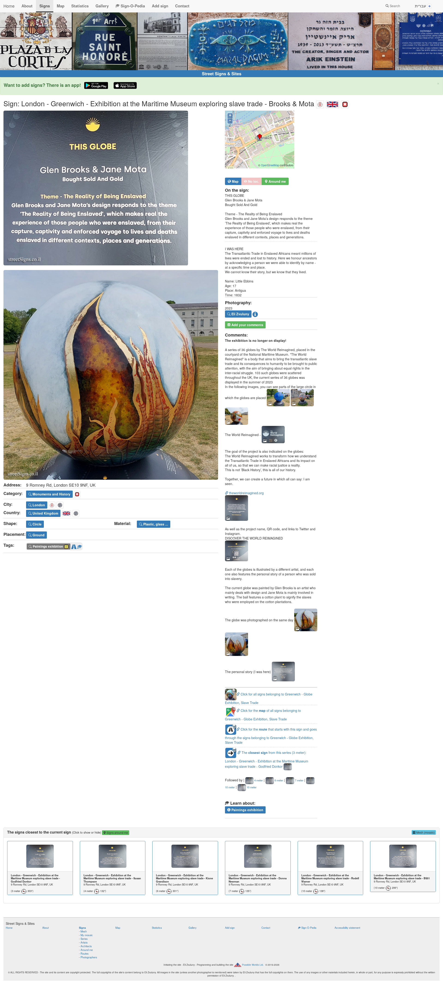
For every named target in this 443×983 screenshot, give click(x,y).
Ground (38, 535)
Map (60, 6)
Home (9, 6)
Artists (84, 942)
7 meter (298, 780)
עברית (421, 6)
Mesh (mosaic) (425, 832)
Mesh (84, 931)
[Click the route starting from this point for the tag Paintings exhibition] (74, 546)
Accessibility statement (347, 927)
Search (394, 5)
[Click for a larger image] (110, 188)
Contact (182, 6)
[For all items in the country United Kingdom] (332, 103)
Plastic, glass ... (155, 524)
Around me (87, 950)
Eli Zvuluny (239, 314)
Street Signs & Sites (221, 74)
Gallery (102, 6)
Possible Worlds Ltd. (253, 964)
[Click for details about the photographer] (255, 314)
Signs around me (117, 832)
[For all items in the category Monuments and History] (345, 103)
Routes (85, 953)
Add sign (160, 6)
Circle (37, 524)
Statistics (80, 6)
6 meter (278, 780)
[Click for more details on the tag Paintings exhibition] (79, 546)
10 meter (251, 787)
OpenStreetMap (270, 165)
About (27, 6)
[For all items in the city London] (320, 103)
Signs (44, 6)
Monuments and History (51, 494)
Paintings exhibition (246, 809)
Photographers (89, 957)
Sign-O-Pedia (132, 6)
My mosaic (87, 935)
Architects (86, 946)
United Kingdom (45, 513)
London (38, 505)
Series (84, 939)
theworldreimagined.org (246, 493)
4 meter (258, 780)
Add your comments (246, 324)
